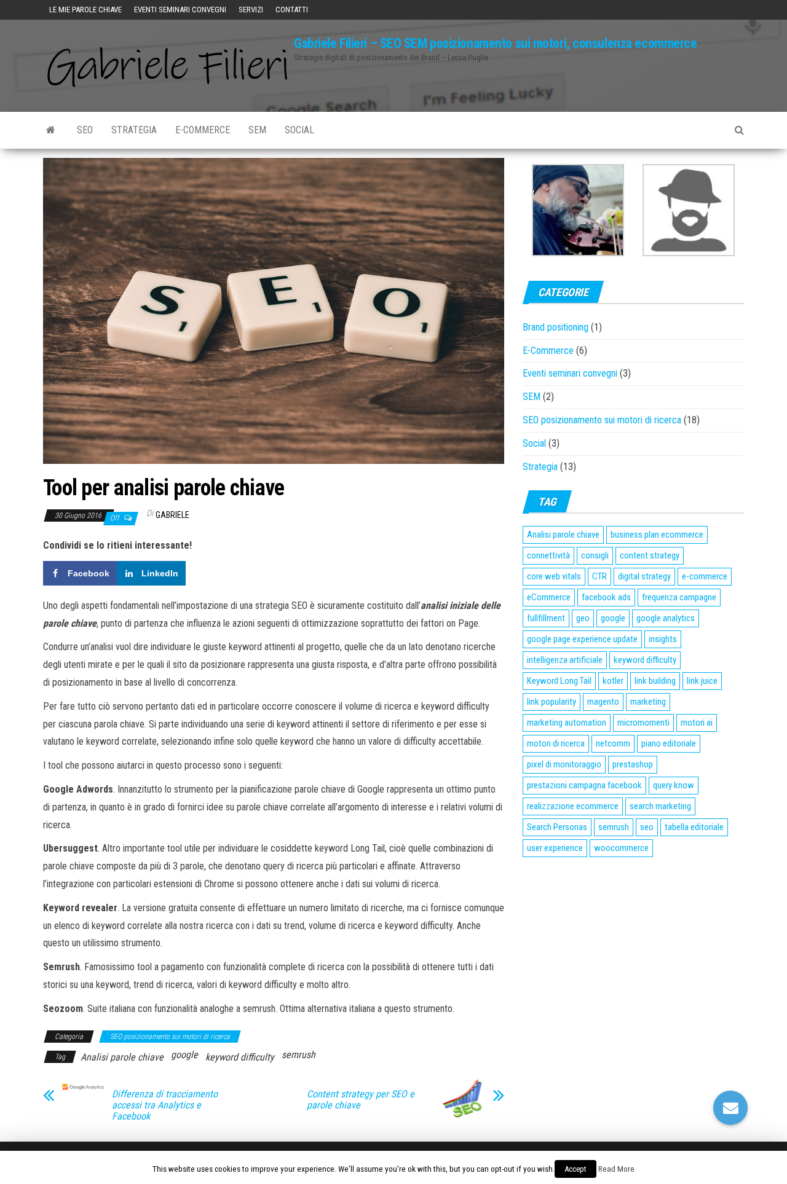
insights (663, 639)
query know (673, 785)
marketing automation (566, 722)
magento (603, 701)
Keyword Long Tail (559, 680)
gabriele (172, 515)
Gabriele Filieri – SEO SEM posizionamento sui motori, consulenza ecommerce (495, 43)
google (184, 1055)
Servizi (251, 9)
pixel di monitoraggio (564, 764)
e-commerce (704, 576)
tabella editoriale (694, 827)
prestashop (632, 764)
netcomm (613, 743)
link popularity (551, 701)
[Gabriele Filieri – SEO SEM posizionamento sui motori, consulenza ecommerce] (51, 130)
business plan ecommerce (657, 534)
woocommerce (621, 847)
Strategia (134, 130)
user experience (555, 847)
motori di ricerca (556, 743)
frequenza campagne (679, 597)
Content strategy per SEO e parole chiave (360, 1100)
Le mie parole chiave (85, 9)
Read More (616, 1169)
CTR (599, 576)
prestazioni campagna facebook (584, 785)
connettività (548, 555)
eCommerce (549, 597)
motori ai (697, 722)
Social (299, 130)
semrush (298, 1055)
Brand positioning (555, 327)
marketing (648, 701)
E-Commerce (202, 130)
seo (647, 827)
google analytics (665, 618)
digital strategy (644, 576)
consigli (595, 555)
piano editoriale (668, 743)
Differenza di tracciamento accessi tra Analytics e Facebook (165, 1105)
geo (583, 618)
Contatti (291, 9)
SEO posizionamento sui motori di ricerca (170, 1036)
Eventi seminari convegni (180, 9)
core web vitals (554, 576)
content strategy (649, 555)
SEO (85, 130)
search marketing (660, 806)
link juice (702, 680)
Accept (575, 1169)
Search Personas (557, 827)
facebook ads (606, 597)
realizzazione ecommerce (573, 806)
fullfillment (546, 618)
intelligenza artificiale (565, 659)
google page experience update (582, 639)
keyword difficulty (239, 1057)
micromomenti (643, 722)
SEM (257, 130)
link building (655, 680)
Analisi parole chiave (122, 1057)
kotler (613, 680)
